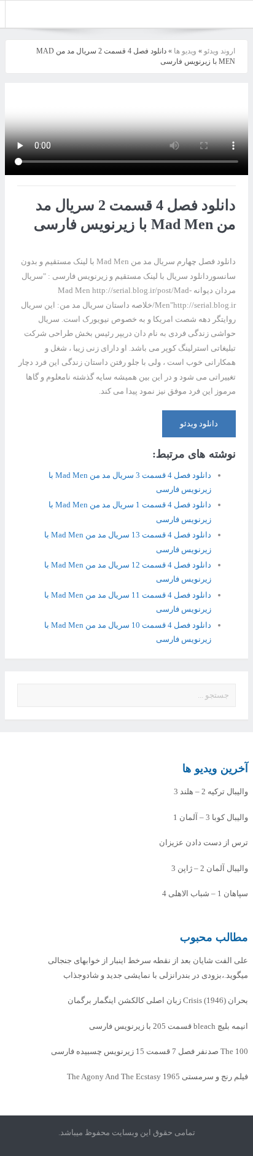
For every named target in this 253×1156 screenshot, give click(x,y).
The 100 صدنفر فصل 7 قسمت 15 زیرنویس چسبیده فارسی (149, 1051)
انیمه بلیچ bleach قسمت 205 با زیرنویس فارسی (168, 1026)
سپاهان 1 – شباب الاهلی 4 (205, 893)
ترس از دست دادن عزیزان (203, 842)
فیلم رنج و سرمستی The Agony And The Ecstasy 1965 (157, 1076)
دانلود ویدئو (199, 423)
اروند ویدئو (219, 51)
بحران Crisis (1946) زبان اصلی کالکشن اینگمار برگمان (158, 1000)
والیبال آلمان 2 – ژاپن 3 (209, 868)
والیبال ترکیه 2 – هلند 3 (211, 791)
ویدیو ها (185, 51)
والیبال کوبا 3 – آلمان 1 (210, 817)
